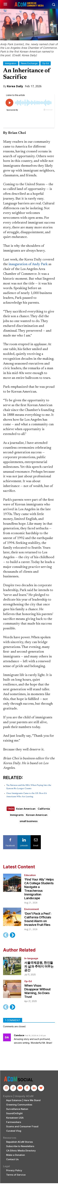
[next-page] (12, 935)
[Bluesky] (41, 1088)
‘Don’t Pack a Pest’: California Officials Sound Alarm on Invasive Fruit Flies (37, 919)
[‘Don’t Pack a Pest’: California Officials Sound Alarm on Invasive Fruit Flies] (12, 917)
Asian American (25, 808)
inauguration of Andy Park (28, 264)
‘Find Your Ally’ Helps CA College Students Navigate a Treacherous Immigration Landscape (39, 889)
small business (29, 821)
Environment (31, 909)
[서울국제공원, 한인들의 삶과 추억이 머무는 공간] (12, 966)
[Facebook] (27, 1088)
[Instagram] (6, 1088)
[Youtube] (20, 1088)
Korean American (36, 814)
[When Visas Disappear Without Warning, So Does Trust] (12, 989)
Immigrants (17, 814)
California (44, 808)
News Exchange (29, 63)
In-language (31, 958)
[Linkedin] (34, 1088)
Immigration (10, 63)
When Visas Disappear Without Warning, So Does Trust (37, 991)
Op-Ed (45, 63)
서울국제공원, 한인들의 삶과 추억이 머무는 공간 (39, 966)
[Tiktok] (13, 1088)
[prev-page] (6, 935)
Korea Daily (15, 86)
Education (30, 875)
